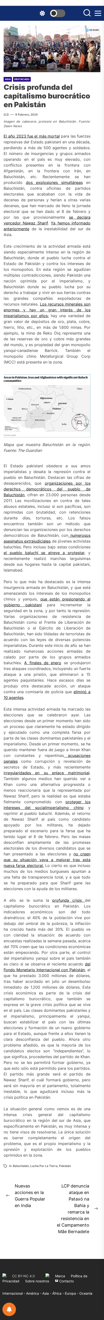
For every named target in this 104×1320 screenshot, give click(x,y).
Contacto (66, 1281)
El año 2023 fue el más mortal (32, 136)
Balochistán (21, 1166)
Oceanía (85, 1293)
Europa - (72, 1293)
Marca (60, 1276)
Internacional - (14, 1293)
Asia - (47, 1293)
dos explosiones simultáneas (54, 182)
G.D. (6, 114)
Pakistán (65, 1166)
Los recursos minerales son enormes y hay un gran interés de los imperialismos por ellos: (47, 310)
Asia (8, 79)
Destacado (22, 79)
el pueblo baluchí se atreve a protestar (44, 552)
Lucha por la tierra (44, 1166)
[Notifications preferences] (9, 1309)
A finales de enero (42, 662)
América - (34, 1293)
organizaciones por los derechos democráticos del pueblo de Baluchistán (47, 489)
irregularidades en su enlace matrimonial (46, 772)
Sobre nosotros (37, 1281)
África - (58, 1293)
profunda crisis (67, 900)
